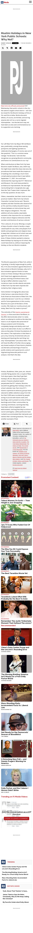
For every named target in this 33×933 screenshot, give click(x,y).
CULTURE (11, 474)
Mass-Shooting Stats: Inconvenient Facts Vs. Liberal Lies (14, 705)
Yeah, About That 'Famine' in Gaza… (15, 891)
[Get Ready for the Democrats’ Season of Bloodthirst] (16, 721)
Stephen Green (6, 651)
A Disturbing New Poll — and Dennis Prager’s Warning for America (13, 761)
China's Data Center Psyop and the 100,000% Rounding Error (15, 648)
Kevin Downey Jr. (6, 709)
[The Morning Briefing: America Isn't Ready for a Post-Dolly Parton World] (16, 664)
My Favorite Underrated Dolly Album (16, 902)
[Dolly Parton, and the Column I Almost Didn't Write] (16, 777)
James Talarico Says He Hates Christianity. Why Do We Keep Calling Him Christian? (16, 897)
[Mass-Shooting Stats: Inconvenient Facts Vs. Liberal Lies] (16, 692)
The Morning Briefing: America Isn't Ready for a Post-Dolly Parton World (14, 676)
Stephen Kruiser (6, 680)
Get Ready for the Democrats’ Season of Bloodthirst (14, 733)
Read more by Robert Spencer (20, 469)
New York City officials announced (13, 106)
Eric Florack (5, 792)
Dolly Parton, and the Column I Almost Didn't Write (14, 789)
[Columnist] (7, 432)
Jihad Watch (16, 430)
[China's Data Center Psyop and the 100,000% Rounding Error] (16, 637)
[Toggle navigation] (30, 2)
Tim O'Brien (4, 736)
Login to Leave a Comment (16, 818)
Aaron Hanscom (6, 765)
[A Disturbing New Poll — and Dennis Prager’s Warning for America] (16, 748)
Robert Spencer (6, 43)
